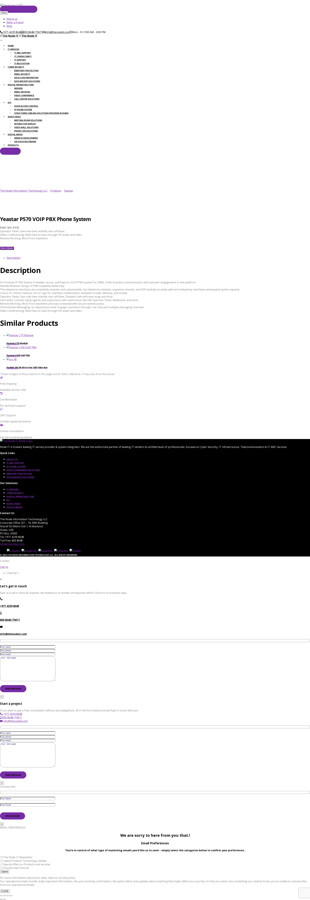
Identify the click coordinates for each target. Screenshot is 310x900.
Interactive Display (25, 123)
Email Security (22, 74)
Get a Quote (7, 248)
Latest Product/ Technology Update (24, 861)
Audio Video (14, 116)
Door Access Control (26, 106)
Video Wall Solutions (26, 127)
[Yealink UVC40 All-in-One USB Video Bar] (158, 363)
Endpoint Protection (26, 70)
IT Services (13, 49)
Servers (18, 88)
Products (13, 145)
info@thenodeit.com (12, 544)
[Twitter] (75, 550)
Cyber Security (16, 67)
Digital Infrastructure (21, 84)
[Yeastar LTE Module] (158, 339)
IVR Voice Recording (25, 141)
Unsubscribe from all (16, 868)
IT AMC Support (22, 52)
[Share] (7, 895)
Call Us (4, 567)
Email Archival (22, 92)
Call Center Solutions (26, 99)
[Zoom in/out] (1, 895)
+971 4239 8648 (9, 606)
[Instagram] (29, 550)
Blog (9, 26)
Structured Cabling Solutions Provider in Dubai (41, 113)
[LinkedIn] (13, 550)
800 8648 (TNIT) (10, 620)
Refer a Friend (14, 22)
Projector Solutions (26, 131)
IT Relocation (22, 63)
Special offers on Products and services (26, 864)
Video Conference (24, 95)
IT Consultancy (23, 56)
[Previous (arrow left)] (1, 899)
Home (11, 45)
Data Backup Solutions (27, 81)
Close (4, 13)
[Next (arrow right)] (4, 899)
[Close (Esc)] (11, 895)
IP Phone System (23, 109)
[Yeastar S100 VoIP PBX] (158, 351)
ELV (9, 102)
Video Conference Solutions (23, 470)
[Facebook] (45, 550)
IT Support (20, 60)
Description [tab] (13, 258)
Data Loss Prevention (26, 77)
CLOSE (4, 891)
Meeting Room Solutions (28, 120)
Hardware (12, 344)
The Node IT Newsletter (18, 857)
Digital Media (15, 134)
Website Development (26, 138)
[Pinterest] (61, 550)
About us (11, 19)
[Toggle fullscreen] (4, 895)
